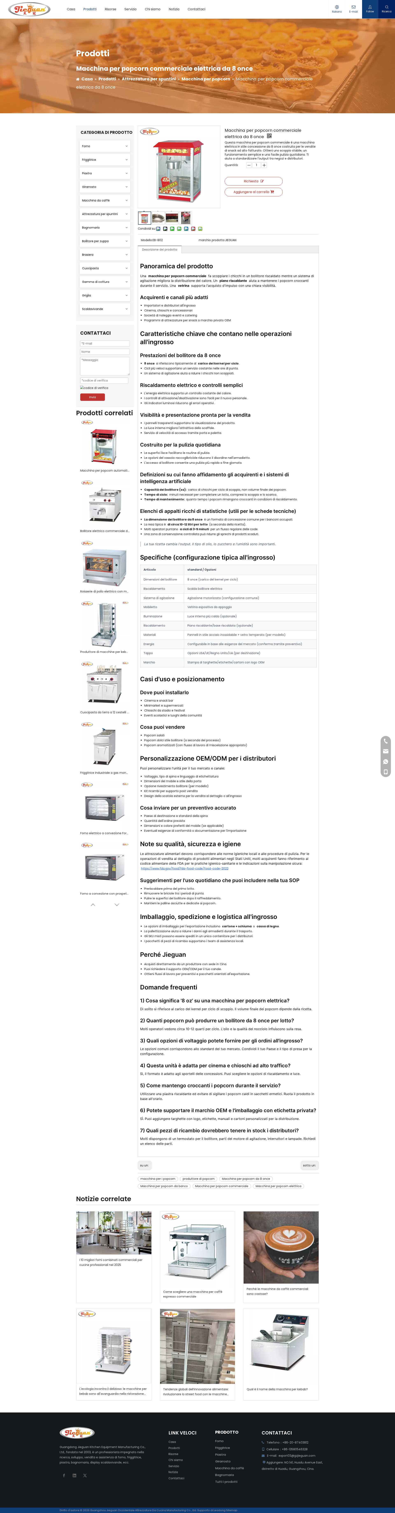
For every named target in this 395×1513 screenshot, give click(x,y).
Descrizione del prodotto (159, 250)
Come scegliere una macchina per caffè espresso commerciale (192, 1294)
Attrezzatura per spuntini (100, 214)
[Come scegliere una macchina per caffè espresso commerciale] (197, 1248)
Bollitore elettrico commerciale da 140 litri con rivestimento (105, 531)
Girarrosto (89, 187)
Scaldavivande (92, 309)
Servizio (173, 1466)
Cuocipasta (90, 268)
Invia (92, 397)
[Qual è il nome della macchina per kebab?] (281, 1346)
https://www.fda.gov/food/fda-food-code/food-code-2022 (184, 868)
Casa (172, 1442)
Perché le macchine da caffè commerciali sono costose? (277, 1291)
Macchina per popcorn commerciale (221, 1186)
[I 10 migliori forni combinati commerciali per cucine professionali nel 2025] (113, 1233)
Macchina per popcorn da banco (164, 1186)
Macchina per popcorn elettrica (278, 1186)
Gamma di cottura (95, 282)
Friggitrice (89, 160)
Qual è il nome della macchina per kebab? (277, 1389)
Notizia (173, 1472)
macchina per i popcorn (158, 1179)
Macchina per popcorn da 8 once (246, 1179)
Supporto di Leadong (211, 1510)
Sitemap (231, 1510)
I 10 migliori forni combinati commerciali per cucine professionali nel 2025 (110, 1262)
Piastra (87, 173)
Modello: (147, 240)
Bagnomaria (91, 228)
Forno (86, 146)
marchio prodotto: (212, 240)
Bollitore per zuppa (95, 241)
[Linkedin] (74, 1475)
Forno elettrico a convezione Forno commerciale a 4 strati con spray (105, 833)
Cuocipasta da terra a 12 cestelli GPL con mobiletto (105, 712)
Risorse (173, 1454)
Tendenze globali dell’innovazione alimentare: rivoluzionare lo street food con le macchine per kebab (196, 1392)
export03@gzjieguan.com (297, 1456)
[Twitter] (85, 1475)
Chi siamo (175, 1460)
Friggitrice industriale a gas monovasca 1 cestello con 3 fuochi (105, 773)
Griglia (86, 295)
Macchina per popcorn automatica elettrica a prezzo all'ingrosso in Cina (105, 470)
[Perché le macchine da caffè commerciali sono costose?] (281, 1247)
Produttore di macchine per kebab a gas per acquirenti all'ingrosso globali (105, 652)
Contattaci (176, 1478)
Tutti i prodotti (226, 1481)
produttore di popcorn (199, 1179)
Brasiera (87, 255)
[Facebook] (64, 1475)
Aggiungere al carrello (251, 192)
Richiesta (251, 181)
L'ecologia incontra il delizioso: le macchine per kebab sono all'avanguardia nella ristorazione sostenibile (113, 1391)
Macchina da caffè (96, 200)
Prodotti (174, 1448)
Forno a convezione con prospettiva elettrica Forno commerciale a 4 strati (105, 894)
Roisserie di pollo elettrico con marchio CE (105, 591)
